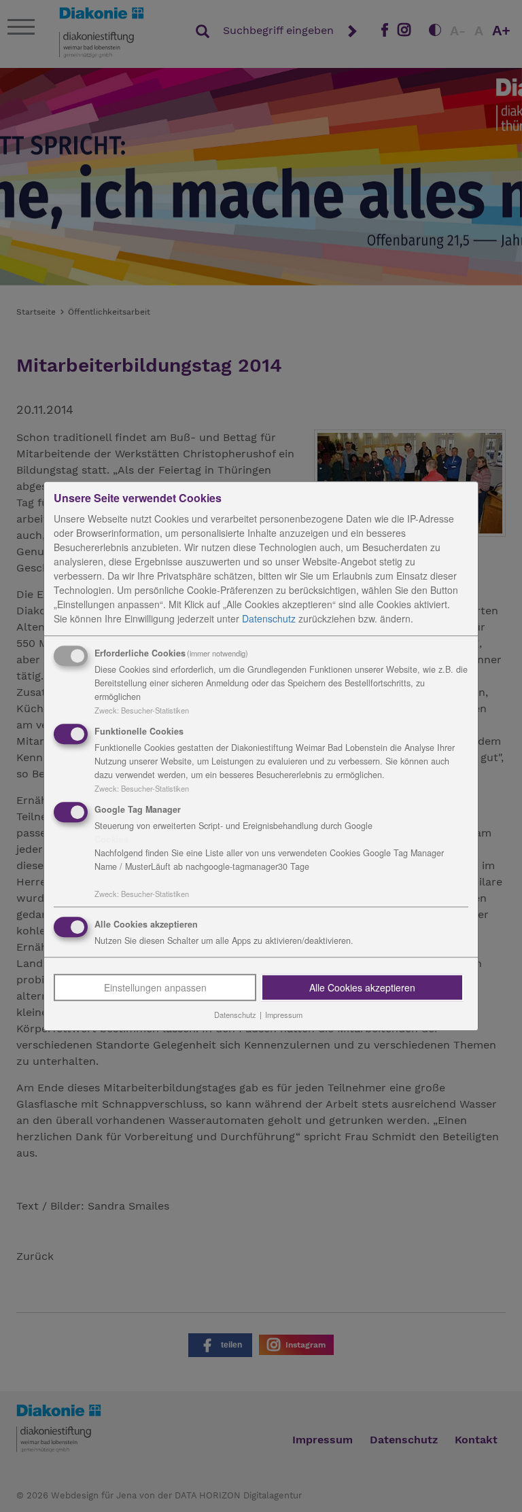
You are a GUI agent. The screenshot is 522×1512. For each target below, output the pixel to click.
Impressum (283, 1015)
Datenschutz (269, 618)
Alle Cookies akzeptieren (362, 988)
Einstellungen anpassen (155, 988)
